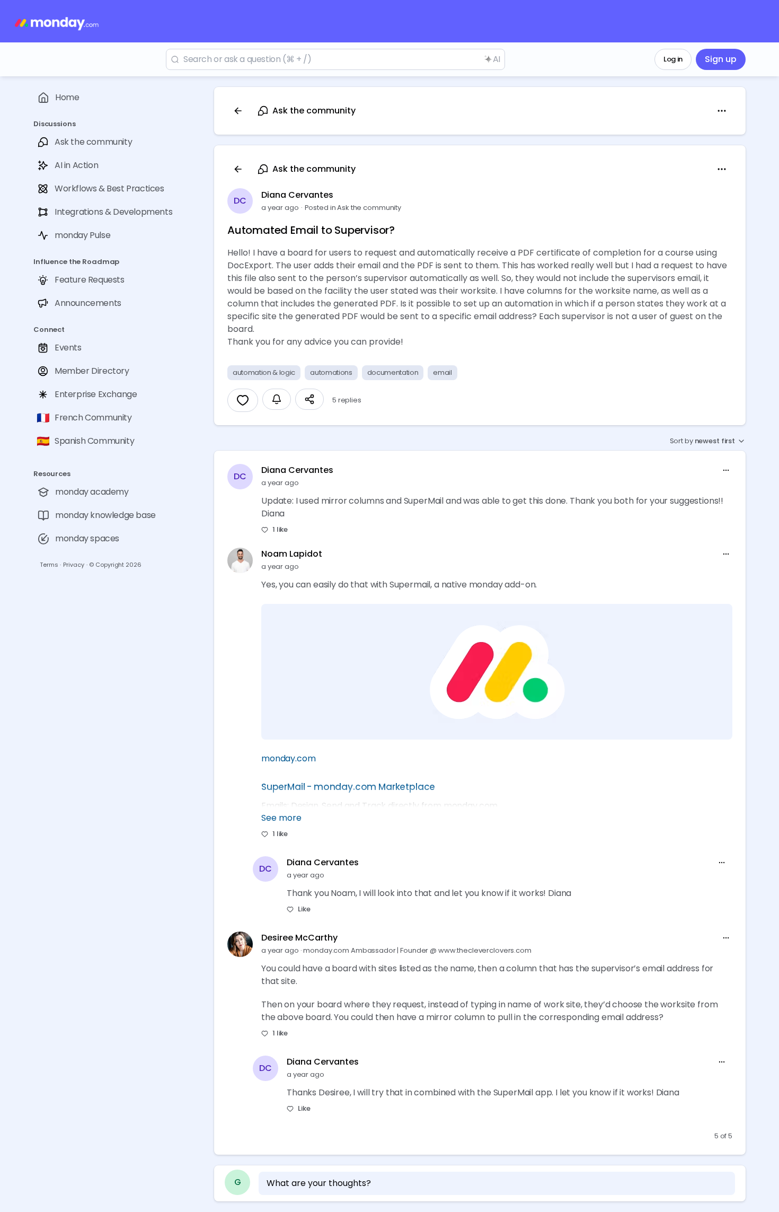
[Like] (242, 400)
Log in (673, 59)
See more (281, 818)
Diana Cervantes (297, 195)
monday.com (288, 758)
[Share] (309, 399)
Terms (49, 564)
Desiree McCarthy (299, 938)
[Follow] (276, 399)
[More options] (726, 470)
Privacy (73, 564)
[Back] (238, 110)
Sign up (721, 59)
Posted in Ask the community (353, 208)
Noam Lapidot (291, 554)
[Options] (721, 110)
